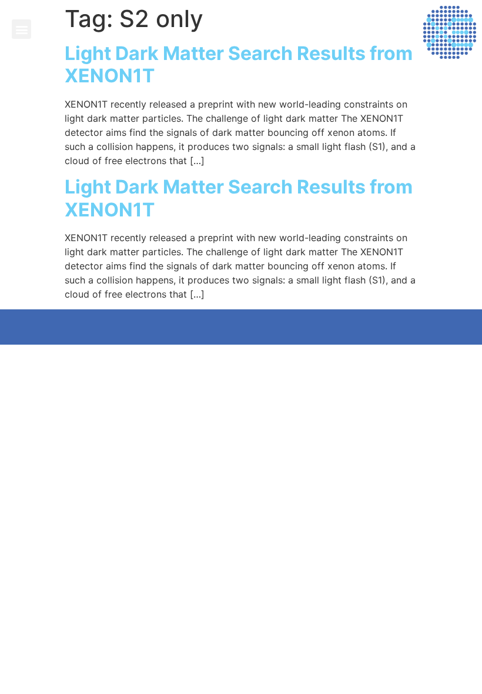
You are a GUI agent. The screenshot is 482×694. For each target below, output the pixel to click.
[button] (21, 29)
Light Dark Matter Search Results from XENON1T (239, 64)
